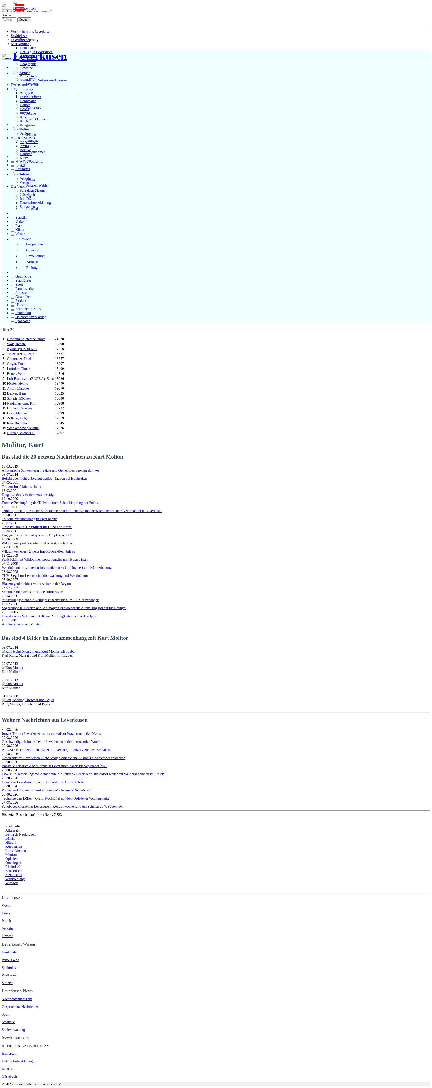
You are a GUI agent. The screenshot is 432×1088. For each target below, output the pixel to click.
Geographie (28, 64)
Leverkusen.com (27, 9)
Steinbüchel (13, 875)
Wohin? (24, 73)
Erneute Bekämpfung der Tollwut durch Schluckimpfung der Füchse (50, 503)
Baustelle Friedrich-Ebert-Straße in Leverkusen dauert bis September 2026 (54, 766)
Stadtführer (23, 280)
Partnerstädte (24, 288)
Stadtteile (8, 1022)
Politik (23, 174)
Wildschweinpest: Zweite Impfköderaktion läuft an (38, 543)
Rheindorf (12, 867)
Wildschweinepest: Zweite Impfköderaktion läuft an (38, 551)
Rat (28, 197)
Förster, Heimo (17, 383)
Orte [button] (14, 89)
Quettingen (13, 863)
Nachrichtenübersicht (17, 999)
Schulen (32, 146)
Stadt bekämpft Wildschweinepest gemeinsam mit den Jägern (45, 559)
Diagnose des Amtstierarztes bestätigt (28, 495)
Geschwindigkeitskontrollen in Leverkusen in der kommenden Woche (51, 742)
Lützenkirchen (15, 850)
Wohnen (32, 262)
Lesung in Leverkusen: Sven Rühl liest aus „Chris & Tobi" (43, 782)
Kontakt (7, 1069)
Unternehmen (35, 152)
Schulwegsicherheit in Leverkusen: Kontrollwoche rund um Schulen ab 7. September (62, 806)
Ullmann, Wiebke (19, 408)
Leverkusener (20, 40)
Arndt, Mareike (18, 388)
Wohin (6, 905)
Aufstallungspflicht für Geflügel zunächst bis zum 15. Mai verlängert (50, 600)
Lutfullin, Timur (18, 369)
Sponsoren (22, 321)
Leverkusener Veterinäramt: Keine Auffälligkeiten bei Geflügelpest (49, 616)
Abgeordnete (35, 191)
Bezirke (31, 203)
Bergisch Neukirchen (20, 834)
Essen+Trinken (36, 119)
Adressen (21, 292)
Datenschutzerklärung (30, 317)
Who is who (24, 161)
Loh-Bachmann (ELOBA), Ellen (30, 378)
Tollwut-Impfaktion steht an (21, 486)
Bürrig (10, 838)
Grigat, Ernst (16, 364)
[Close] (69, 59)
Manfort (11, 854)
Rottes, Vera (15, 373)
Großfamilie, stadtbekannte (26, 339)
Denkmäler (28, 48)
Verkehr (21, 221)
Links (23, 129)
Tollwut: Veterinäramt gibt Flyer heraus (29, 519)
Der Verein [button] (18, 186)
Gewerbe (26, 68)
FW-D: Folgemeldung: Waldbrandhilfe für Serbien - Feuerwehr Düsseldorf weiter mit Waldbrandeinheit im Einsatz (83, 774)
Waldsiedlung (15, 879)
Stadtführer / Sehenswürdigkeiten (43, 80)
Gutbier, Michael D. (21, 433)
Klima (24, 158)
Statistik (21, 217)
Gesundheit (23, 297)
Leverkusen (19, 36)
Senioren (32, 84)
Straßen (20, 301)
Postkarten (22, 169)
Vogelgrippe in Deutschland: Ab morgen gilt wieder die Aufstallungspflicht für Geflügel (64, 608)
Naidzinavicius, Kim (21, 403)
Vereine (31, 140)
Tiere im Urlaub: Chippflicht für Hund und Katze (37, 527)
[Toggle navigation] (3, 2)
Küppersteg (13, 846)
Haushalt (32, 209)
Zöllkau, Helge (17, 418)
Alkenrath (12, 830)
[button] (15, 3)
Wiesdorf (11, 883)
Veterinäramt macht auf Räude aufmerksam (32, 592)
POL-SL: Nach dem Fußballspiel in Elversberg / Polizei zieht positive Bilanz (56, 750)
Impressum (23, 313)
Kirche (31, 113)
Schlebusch (13, 871)
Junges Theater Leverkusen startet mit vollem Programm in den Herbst (52, 733)
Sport (19, 284)
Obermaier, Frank (19, 359)
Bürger (31, 134)
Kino (29, 90)
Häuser (20, 305)
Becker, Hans (16, 393)
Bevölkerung (35, 256)
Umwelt (25, 239)
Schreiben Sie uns (28, 309)
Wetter (20, 234)
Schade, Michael (19, 398)
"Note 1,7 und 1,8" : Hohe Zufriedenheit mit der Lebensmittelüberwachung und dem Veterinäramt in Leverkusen (82, 511)
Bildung (32, 268)
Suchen (24, 19)
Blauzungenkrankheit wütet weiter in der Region (36, 584)
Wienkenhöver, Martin (23, 428)
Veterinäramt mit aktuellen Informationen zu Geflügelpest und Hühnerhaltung (57, 567)
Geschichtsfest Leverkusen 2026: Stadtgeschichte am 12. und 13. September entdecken (63, 758)
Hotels (30, 101)
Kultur (30, 96)
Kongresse (27, 125)
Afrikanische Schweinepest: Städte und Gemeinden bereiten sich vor (50, 470)
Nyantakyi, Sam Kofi (22, 349)
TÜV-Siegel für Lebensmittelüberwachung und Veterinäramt (45, 576)
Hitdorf (10, 842)
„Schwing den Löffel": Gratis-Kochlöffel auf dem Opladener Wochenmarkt (55, 798)
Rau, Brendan (17, 423)
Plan (18, 225)
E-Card (20, 165)
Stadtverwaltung (13, 1030)
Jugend (31, 78)
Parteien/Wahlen (37, 185)
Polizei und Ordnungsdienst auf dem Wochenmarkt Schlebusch (46, 790)
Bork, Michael (17, 413)
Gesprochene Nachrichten (20, 1007)
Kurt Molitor (20, 44)
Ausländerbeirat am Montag (21, 624)
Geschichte (23, 276)
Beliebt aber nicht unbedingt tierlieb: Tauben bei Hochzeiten (44, 478)
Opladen (11, 859)
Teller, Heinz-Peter (20, 354)
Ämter (30, 179)
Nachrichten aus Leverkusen (31, 32)
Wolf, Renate (16, 344)
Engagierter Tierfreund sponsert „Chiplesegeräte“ (37, 535)
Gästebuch (9, 1076)
